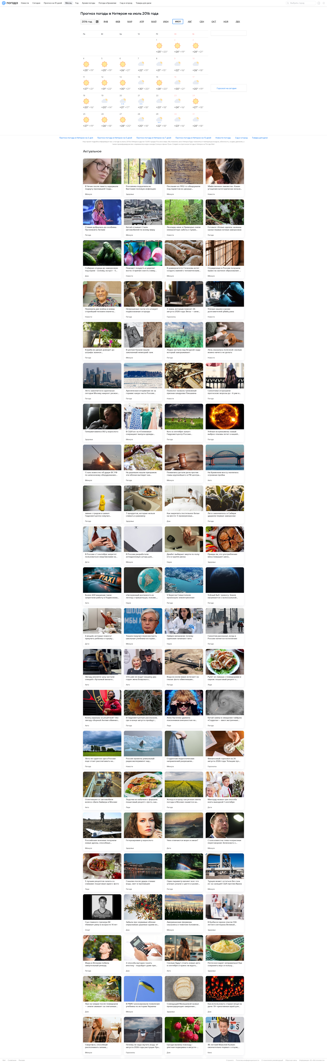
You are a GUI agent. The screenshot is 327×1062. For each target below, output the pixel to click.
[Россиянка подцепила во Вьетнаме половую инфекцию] (143, 178)
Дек (238, 22)
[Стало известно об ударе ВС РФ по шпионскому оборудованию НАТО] (102, 464)
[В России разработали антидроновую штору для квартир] (143, 545)
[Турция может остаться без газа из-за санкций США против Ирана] (225, 872)
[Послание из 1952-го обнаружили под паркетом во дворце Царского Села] (184, 178)
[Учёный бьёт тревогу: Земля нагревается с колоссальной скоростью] (225, 586)
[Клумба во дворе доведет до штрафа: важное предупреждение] (102, 341)
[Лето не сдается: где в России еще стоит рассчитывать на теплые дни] (102, 750)
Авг (190, 22)
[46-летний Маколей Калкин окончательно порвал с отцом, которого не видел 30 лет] (225, 1036)
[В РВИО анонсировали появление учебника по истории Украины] (143, 995)
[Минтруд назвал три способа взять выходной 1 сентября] (225, 791)
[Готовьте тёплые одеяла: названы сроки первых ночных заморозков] (225, 218)
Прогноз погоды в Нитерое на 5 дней (114, 138)
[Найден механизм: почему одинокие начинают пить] (184, 627)
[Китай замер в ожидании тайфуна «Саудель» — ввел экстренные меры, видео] (225, 709)
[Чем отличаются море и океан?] (184, 832)
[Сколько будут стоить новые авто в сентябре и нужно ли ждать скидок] (184, 954)
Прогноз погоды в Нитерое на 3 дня (76, 138)
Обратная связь (291, 1060)
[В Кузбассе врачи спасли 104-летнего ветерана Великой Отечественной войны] (225, 913)
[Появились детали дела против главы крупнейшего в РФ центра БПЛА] (184, 464)
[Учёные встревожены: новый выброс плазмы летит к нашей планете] (225, 423)
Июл (178, 21)
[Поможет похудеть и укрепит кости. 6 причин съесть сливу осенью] (143, 259)
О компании (12, 1060)
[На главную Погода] (12, 3)
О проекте (230, 1060)
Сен (202, 22)
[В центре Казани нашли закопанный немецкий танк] (143, 341)
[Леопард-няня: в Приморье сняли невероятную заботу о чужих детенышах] (184, 218)
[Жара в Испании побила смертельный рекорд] (102, 954)
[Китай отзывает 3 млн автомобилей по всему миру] (143, 218)
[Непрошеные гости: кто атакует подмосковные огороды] (143, 300)
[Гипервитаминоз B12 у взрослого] (102, 423)
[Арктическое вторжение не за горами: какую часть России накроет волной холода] (143, 382)
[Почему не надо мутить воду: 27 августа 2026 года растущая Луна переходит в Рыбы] (143, 1036)
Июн (165, 22)
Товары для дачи (260, 138)
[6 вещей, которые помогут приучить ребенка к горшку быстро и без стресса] (102, 627)
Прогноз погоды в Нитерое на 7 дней (153, 138)
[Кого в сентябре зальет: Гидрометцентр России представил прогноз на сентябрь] (184, 423)
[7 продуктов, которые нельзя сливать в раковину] (143, 505)
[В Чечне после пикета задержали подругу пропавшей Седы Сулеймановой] (102, 178)
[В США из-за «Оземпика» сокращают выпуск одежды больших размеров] (143, 423)
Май (153, 22)
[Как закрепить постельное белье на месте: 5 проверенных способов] (184, 505)
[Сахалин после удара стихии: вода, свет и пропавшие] (143, 872)
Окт (214, 22)
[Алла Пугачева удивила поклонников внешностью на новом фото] (184, 709)
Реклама (22, 1060)
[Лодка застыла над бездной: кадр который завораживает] (184, 341)
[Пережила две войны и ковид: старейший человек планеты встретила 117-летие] (102, 300)
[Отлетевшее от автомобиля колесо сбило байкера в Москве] (102, 791)
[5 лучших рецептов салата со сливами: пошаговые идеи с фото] (102, 872)
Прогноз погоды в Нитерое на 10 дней (193, 138)
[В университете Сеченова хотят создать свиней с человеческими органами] (184, 259)
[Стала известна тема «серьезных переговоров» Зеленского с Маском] (225, 832)
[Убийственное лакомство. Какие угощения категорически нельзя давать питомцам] (225, 178)
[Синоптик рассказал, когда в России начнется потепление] (225, 627)
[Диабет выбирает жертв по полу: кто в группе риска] (184, 545)
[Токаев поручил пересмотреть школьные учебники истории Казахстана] (143, 627)
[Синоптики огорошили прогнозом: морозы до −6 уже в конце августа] (225, 382)
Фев (118, 22)
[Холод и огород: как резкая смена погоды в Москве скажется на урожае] (184, 791)
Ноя (226, 22)
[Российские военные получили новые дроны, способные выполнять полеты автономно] (102, 832)
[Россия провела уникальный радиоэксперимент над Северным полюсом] (143, 750)
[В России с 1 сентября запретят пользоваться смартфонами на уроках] (102, 545)
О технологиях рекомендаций (272, 1060)
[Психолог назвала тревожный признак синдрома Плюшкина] (184, 382)
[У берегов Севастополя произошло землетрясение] (184, 586)
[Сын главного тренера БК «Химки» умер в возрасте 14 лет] (102, 913)
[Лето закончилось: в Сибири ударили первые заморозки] (225, 505)
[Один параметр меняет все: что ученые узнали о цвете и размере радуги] (184, 872)
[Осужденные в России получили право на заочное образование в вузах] (225, 259)
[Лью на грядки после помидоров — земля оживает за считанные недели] (102, 995)
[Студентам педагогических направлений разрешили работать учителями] (184, 750)
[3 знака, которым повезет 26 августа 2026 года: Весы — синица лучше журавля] (184, 300)
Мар (129, 22)
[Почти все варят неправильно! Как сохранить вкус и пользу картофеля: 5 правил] (225, 954)
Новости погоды (223, 138)
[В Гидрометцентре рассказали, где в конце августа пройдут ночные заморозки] (143, 709)
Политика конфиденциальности (247, 1060)
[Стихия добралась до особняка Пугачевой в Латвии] (102, 218)
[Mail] (4, 3)
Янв (106, 22)
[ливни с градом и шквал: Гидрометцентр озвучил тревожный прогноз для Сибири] (102, 505)
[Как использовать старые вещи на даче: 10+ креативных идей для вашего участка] (225, 995)
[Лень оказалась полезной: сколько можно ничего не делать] (225, 341)
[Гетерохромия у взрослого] (143, 832)
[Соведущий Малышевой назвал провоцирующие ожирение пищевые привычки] (184, 995)
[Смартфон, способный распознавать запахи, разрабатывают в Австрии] (102, 1036)
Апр (142, 22)
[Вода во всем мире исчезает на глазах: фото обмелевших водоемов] (184, 668)
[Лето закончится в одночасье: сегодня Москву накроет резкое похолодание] (102, 382)
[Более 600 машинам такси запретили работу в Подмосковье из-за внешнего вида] (102, 586)
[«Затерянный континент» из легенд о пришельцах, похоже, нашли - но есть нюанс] (143, 586)
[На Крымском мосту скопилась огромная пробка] (225, 464)
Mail (4, 1060)
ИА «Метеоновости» (317, 1060)
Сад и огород (241, 138)
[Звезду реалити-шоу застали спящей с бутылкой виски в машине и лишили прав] (102, 668)
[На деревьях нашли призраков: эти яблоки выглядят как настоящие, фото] (143, 464)
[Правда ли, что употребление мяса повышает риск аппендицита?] (225, 545)
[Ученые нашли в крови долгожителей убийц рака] (225, 300)
